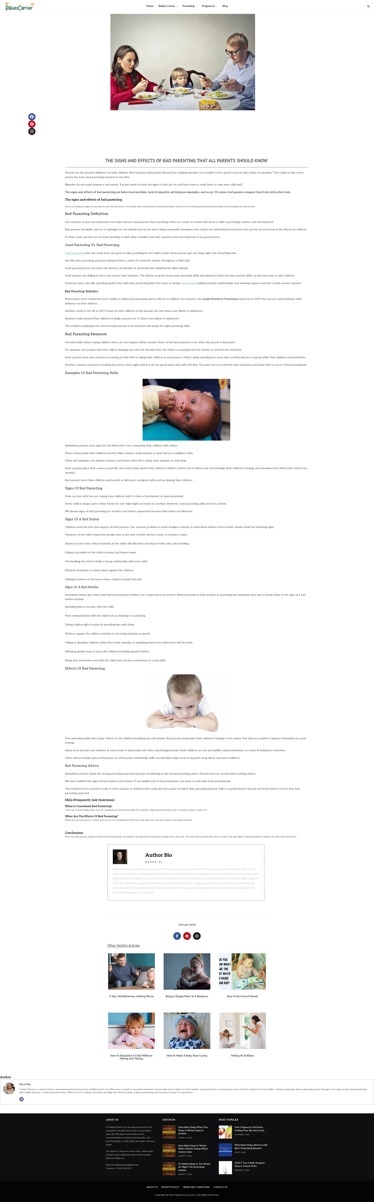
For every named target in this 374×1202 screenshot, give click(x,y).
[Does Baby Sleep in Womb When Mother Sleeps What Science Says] (169, 1150)
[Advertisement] (186, 135)
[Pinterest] (32, 124)
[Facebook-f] (177, 936)
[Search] (368, 6)
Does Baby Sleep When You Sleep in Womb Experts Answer (193, 1130)
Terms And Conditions (196, 1187)
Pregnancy (208, 6)
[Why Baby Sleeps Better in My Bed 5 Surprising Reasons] (225, 1149)
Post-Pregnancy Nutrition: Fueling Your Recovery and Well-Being (249, 1129)
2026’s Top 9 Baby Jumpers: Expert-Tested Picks (250, 1164)
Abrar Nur (25, 1084)
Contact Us (220, 1187)
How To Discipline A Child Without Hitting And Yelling (131, 1057)
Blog (225, 6)
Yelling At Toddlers (242, 1055)
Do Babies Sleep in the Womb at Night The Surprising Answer (194, 1167)
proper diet (189, 283)
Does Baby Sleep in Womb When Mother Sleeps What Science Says (193, 1148)
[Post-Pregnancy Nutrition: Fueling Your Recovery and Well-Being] (225, 1132)
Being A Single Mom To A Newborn (187, 996)
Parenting (188, 6)
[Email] (21, 1099)
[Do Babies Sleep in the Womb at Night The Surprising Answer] (169, 1168)
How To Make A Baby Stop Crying (187, 1055)
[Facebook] (32, 116)
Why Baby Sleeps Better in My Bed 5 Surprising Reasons (251, 1146)
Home (150, 6)
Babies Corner (167, 6)
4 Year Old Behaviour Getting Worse (131, 996)
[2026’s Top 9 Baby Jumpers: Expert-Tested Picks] (225, 1167)
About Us (152, 1187)
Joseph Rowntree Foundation (220, 299)
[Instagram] (32, 131)
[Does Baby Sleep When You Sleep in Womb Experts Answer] (169, 1132)
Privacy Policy (170, 1187)
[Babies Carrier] (19, 6)
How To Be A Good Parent (242, 996)
